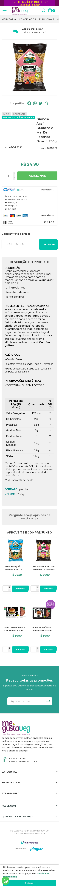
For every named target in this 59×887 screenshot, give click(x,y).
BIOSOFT (52, 148)
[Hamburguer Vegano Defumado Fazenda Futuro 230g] (43, 626)
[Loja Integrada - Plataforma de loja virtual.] (29, 842)
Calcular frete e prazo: (16, 233)
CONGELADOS (27, 19)
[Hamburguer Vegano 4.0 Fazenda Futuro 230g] (15, 626)
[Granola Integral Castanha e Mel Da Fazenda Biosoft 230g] (15, 565)
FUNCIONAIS (46, 19)
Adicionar (37, 176)
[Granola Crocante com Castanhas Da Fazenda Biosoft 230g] (43, 565)
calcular (48, 244)
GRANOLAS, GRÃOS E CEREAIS (18, 117)
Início (6, 114)
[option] (8, 19)
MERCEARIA (9, 19)
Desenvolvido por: (21, 848)
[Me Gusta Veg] (20, 10)
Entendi (29, 883)
